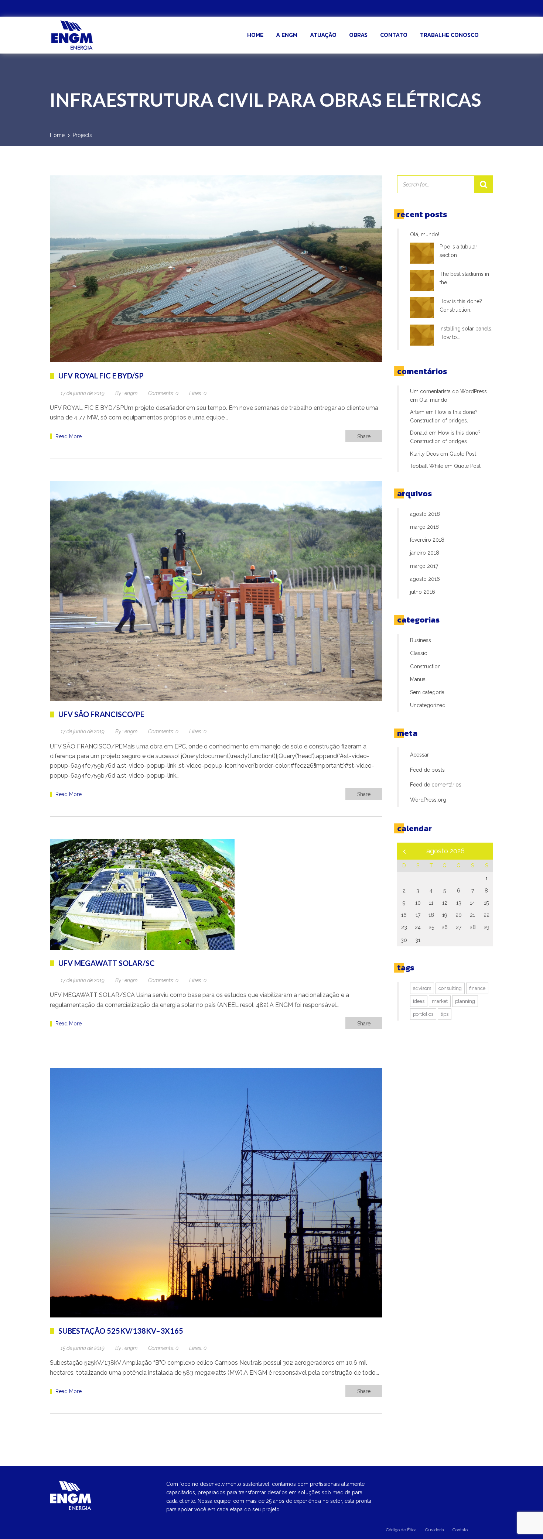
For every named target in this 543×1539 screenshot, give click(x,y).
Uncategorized (427, 705)
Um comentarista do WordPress (448, 391)
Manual (418, 679)
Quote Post (463, 454)
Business (420, 640)
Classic (418, 653)
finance (477, 988)
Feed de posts (427, 770)
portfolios (423, 1014)
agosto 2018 (425, 514)
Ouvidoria (434, 1529)
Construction (425, 666)
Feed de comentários (435, 785)
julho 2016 (422, 592)
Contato (393, 34)
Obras (358, 34)
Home (255, 34)
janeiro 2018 (424, 553)
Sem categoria (427, 692)
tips (444, 1014)
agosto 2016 (425, 579)
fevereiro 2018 (427, 540)
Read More (68, 436)
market (440, 1001)
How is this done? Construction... (461, 305)
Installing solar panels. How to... (466, 333)
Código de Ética (401, 1529)
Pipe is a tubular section (458, 251)
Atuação (323, 34)
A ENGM (286, 34)
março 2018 (424, 527)
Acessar (419, 755)
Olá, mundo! (424, 234)
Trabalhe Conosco (449, 34)
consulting (450, 988)
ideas (418, 1001)
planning (465, 1001)
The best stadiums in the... (464, 278)
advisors (422, 988)
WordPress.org (428, 800)
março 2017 (424, 566)
